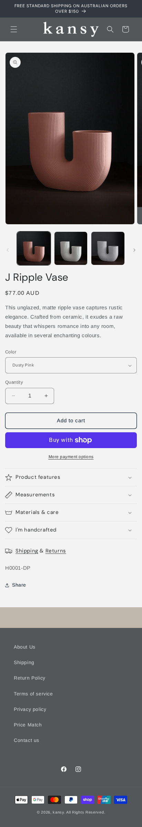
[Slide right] (134, 250)
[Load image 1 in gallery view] (34, 248)
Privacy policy (30, 709)
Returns (55, 550)
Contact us (26, 740)
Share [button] (19, 585)
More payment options (71, 456)
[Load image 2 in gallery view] (71, 248)
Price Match (28, 724)
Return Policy (29, 678)
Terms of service (33, 693)
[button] (13, 29)
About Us (25, 647)
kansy (58, 812)
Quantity (14, 382)
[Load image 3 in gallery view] (108, 248)
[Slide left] (7, 250)
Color (10, 351)
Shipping (27, 550)
